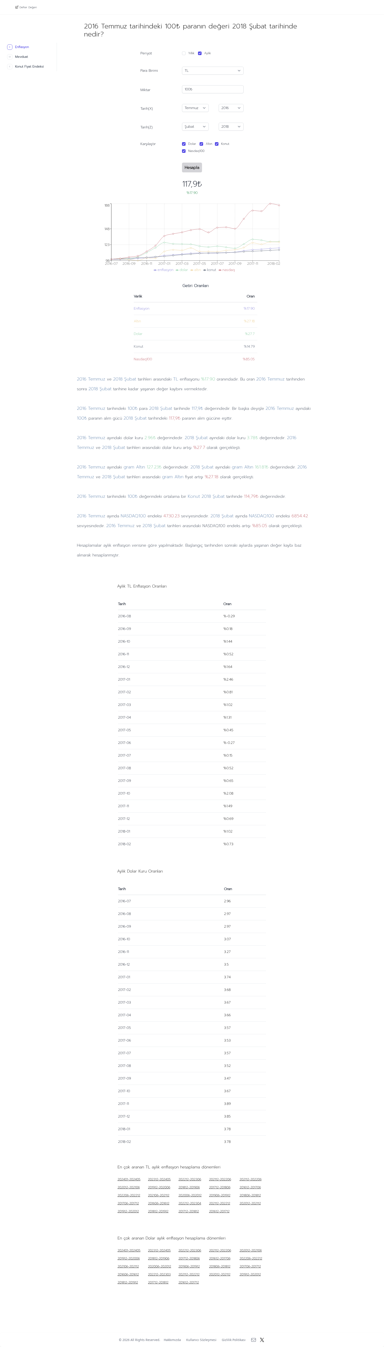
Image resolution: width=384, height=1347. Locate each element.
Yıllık (191, 53)
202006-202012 (190, 1195)
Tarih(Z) (146, 127)
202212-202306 (189, 1179)
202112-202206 (220, 1179)
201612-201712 (219, 1211)
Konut (225, 143)
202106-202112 (158, 1195)
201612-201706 (250, 1187)
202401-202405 (129, 1179)
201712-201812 (188, 1211)
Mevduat (18, 56)
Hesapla (192, 167)
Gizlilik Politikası (234, 1340)
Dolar (192, 143)
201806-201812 (250, 1195)
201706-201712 (128, 1203)
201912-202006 (159, 1187)
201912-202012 (128, 1211)
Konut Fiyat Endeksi (26, 66)
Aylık (207, 53)
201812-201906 (189, 1187)
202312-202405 (159, 1179)
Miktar (145, 90)
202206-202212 (129, 1195)
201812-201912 (158, 1211)
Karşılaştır (148, 144)
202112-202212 (219, 1203)
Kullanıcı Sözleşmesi (201, 1340)
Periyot (146, 53)
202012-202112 (250, 1203)
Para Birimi (149, 70)
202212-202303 (159, 1274)
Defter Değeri (28, 7)
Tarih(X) (146, 108)
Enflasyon (19, 47)
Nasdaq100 (196, 151)
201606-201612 (158, 1203)
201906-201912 (219, 1195)
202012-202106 (129, 1187)
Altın (209, 143)
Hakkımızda (172, 1340)
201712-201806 (219, 1187)
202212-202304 (189, 1203)
